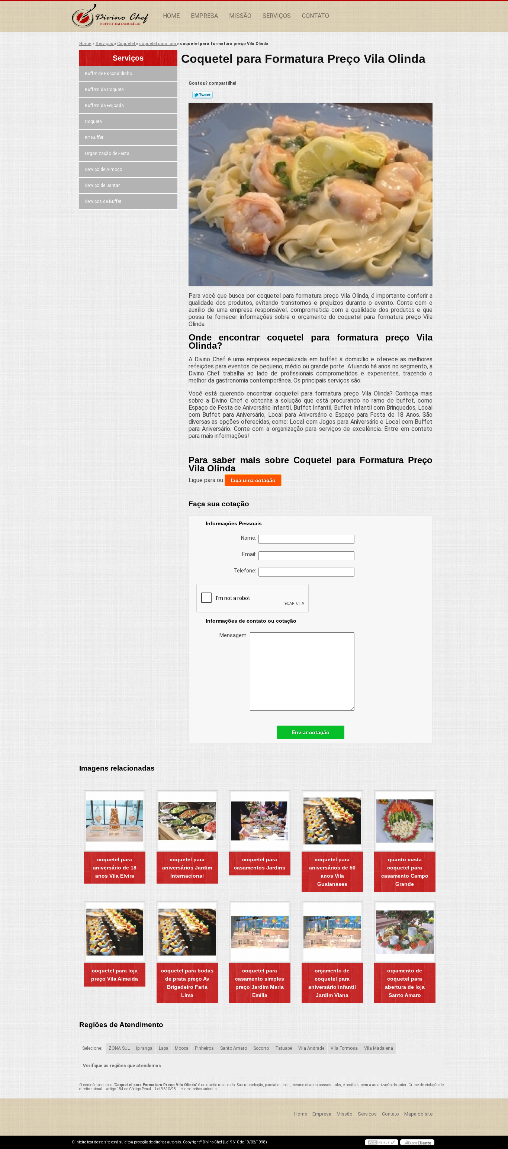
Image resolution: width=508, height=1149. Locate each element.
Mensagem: (234, 635)
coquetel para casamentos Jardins (259, 863)
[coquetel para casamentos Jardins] (259, 821)
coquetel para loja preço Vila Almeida (114, 975)
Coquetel (94, 121)
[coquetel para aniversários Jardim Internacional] (187, 821)
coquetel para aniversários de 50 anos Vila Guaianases (332, 871)
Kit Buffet (94, 137)
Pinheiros (204, 1048)
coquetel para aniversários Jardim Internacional (187, 867)
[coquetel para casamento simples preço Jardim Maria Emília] (259, 932)
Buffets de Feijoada (104, 105)
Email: (250, 554)
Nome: (249, 538)
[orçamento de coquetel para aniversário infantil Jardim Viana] (332, 932)
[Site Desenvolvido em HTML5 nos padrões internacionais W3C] (381, 1142)
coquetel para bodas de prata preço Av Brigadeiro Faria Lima (187, 983)
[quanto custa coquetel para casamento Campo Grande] (404, 821)
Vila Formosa (344, 1048)
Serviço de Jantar (102, 185)
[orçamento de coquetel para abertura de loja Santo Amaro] (404, 932)
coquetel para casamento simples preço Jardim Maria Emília (259, 983)
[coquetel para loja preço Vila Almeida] (114, 932)
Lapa (163, 1048)
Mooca (182, 1048)
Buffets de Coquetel (105, 89)
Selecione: (92, 1048)
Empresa (204, 15)
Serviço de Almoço (103, 169)
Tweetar (202, 95)
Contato (315, 15)
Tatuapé (283, 1048)
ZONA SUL (119, 1048)
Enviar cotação (310, 732)
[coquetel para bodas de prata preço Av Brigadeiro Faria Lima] (187, 932)
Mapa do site (418, 1114)
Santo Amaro (233, 1048)
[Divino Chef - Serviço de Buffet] (114, 16)
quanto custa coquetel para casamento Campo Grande (404, 871)
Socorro (261, 1048)
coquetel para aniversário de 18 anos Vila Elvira (114, 867)
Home (171, 15)
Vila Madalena (378, 1048)
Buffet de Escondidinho (108, 73)
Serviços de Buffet (103, 201)
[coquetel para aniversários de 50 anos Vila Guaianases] (332, 821)
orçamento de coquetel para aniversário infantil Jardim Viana (332, 983)
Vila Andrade (311, 1048)
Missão (240, 15)
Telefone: (246, 571)
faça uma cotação (253, 480)
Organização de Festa (107, 153)
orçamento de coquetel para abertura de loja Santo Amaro (405, 983)
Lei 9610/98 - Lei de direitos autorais (186, 1089)
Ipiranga (144, 1048)
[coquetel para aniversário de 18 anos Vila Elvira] (114, 821)
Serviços (277, 15)
